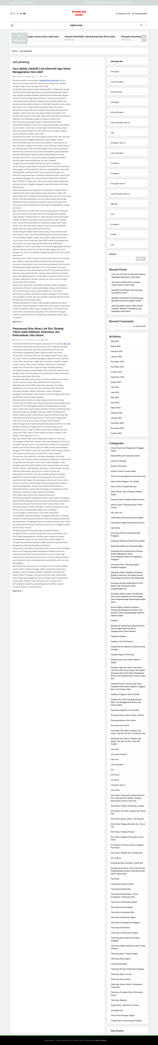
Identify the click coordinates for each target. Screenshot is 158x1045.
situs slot (115, 759)
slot (112, 133)
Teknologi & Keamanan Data (122, 912)
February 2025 (116, 413)
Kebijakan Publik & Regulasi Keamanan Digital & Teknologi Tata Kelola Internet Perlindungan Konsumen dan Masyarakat (127, 575)
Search (112, 254)
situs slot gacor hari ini (120, 122)
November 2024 (117, 428)
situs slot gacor (117, 82)
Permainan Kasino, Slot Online (123, 720)
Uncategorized (117, 1010)
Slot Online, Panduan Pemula (122, 832)
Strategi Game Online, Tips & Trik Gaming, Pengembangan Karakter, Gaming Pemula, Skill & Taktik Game (128, 871)
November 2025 (117, 367)
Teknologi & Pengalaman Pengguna (125, 922)
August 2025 (116, 382)
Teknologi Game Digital (120, 959)
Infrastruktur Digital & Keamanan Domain (127, 523)
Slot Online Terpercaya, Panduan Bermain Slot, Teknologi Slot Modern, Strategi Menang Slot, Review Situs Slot (128, 798)
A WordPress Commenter (122, 326)
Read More (17, 321)
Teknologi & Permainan (120, 928)
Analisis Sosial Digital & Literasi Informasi (128, 476)
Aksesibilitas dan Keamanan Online (125, 456)
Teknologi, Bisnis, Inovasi (121, 974)
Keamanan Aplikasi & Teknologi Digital (127, 546)
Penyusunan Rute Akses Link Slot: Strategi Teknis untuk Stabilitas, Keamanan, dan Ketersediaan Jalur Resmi (38, 332)
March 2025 (115, 408)
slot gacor (115, 71)
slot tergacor (116, 858)
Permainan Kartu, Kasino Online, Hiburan (127, 715)
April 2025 (115, 403)
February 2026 (116, 351)
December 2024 (117, 423)
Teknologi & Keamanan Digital (123, 917)
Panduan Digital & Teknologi (122, 654)
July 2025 (115, 387)
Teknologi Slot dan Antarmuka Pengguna (127, 969)
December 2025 (117, 362)
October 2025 (116, 372)
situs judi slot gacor (119, 754)
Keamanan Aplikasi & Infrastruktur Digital (128, 541)
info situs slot (116, 513)
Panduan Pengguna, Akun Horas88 (125, 694)
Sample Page (76, 25)
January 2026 (116, 356)
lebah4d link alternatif (49, 80)
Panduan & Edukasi (119, 636)
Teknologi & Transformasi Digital (124, 933)
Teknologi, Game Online (120, 979)
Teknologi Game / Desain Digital (124, 954)
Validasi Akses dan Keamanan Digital (126, 1021)
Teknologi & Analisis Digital (122, 884)
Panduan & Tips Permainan (122, 641)
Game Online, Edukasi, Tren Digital (125, 481)
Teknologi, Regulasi (119, 1000)
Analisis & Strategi (118, 461)
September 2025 (117, 377)
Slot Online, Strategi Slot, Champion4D (126, 853)
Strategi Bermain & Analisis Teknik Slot (127, 863)
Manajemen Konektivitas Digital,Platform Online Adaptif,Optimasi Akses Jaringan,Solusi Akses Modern (128, 628)
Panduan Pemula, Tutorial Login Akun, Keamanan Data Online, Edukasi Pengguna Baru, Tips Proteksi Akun (128, 686)
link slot (66, 343)
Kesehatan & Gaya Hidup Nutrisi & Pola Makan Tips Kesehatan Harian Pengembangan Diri (127, 586)
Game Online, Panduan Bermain (124, 486)
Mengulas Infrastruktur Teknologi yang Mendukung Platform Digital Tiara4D (102, 3)
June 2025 (115, 392)
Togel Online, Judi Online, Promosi (125, 1005)
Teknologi (115, 879)
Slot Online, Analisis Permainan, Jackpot (127, 806)
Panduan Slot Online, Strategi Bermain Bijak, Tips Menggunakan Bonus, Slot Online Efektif (126, 702)
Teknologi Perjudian (119, 964)
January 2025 (116, 418)
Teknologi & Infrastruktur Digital (124, 902)
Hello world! (141, 326)
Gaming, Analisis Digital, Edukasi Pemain (128, 499)
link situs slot (116, 92)
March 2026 (115, 346)
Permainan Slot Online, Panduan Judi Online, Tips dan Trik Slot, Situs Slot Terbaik (126, 741)
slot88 (113, 234)
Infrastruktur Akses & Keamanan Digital (127, 518)
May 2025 (115, 397)
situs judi (114, 749)
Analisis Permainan (119, 466)
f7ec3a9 (18, 76)
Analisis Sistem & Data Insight (123, 471)
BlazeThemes (100, 1040)
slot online (115, 790)
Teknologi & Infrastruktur (121, 889)
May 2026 (115, 341)
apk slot (114, 204)
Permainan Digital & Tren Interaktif (125, 710)
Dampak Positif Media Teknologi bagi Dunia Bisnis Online (68, 36)
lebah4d (114, 620)
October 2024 (116, 433)
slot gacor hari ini (118, 143)
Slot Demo (115, 775)
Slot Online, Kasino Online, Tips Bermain (127, 819)
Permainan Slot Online (120, 725)
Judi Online (115, 528)
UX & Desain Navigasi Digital (122, 1015)
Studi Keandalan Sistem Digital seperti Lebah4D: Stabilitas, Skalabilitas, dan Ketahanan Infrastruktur (127, 308)
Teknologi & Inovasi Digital (122, 907)
